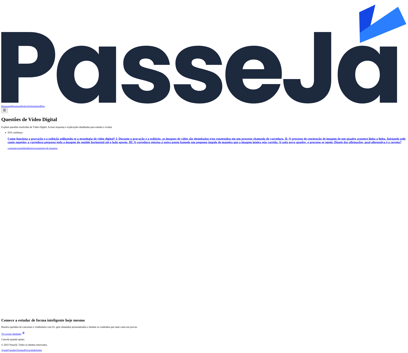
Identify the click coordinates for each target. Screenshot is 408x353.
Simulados (34, 106)
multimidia (25, 148)
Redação (25, 106)
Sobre (39, 350)
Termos (20, 350)
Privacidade (30, 350)
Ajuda (4, 350)
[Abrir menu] (4, 110)
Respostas (6, 106)
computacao (14, 148)
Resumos (16, 106)
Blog (42, 106)
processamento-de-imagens (44, 148)
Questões (12, 350)
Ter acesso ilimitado (11, 334)
